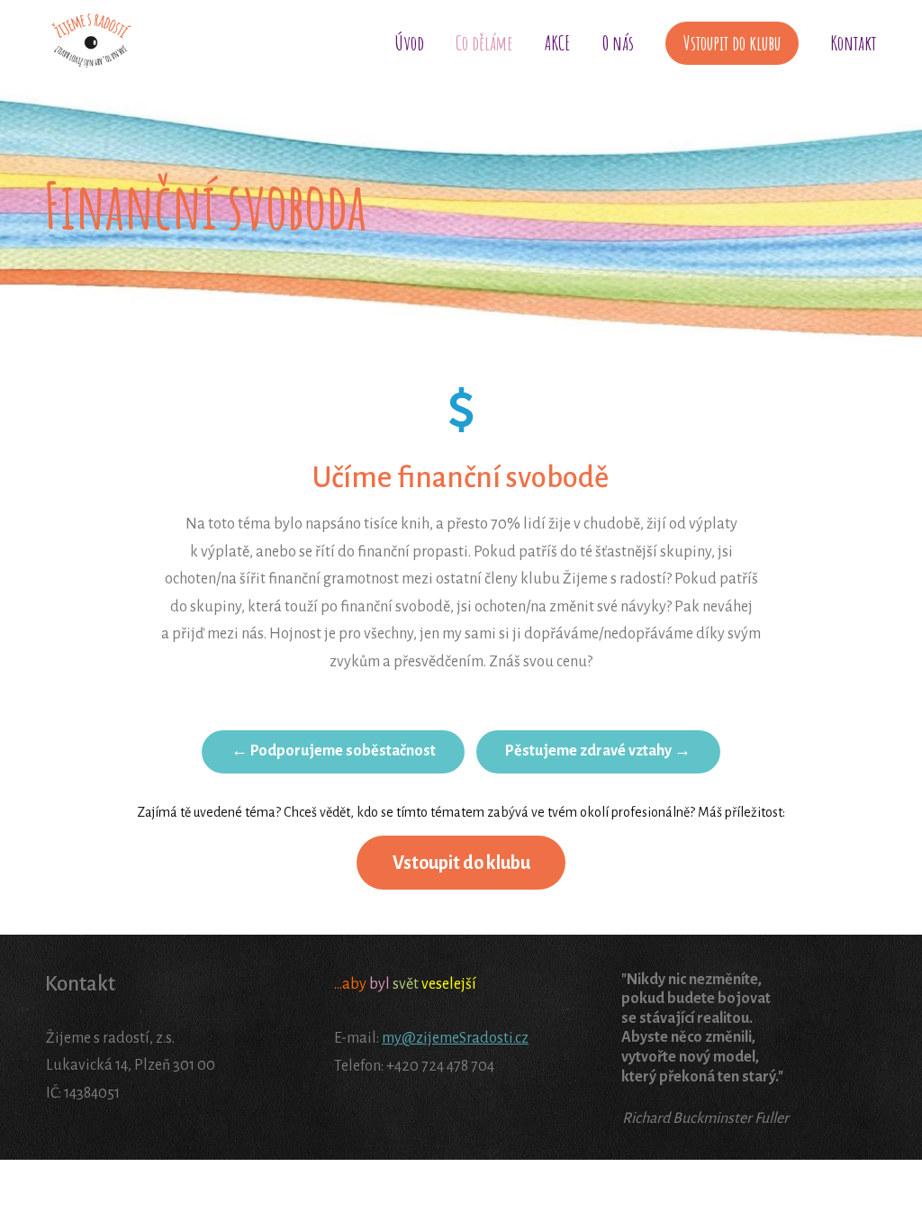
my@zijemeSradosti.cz (455, 1038)
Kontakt (853, 43)
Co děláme (484, 43)
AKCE (558, 43)
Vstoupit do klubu (732, 43)
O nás (618, 43)
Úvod (409, 43)
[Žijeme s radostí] (91, 43)
